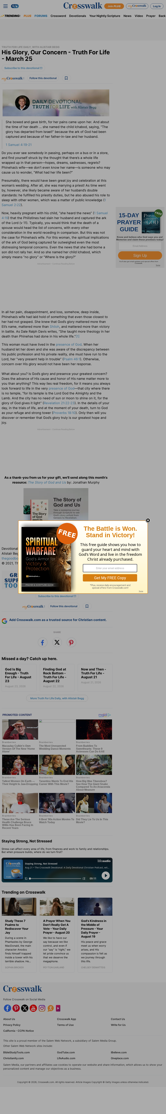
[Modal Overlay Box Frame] (83, 557)
